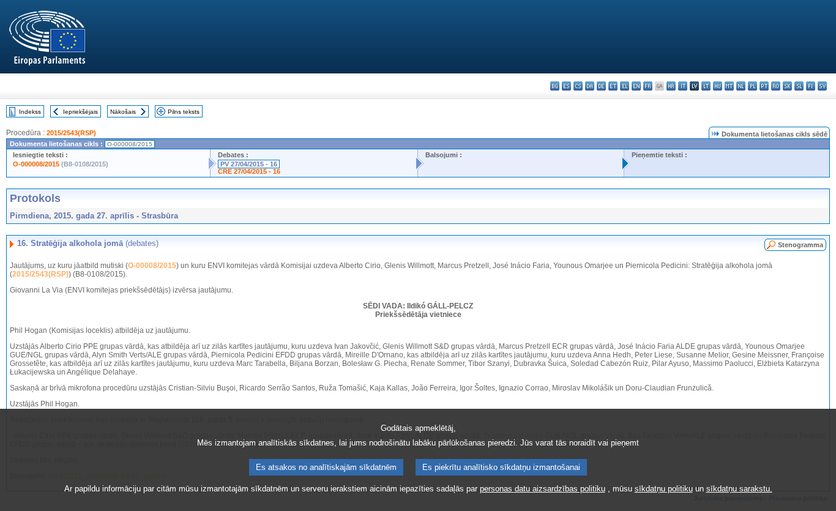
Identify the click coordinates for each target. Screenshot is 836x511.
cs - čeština (578, 86)
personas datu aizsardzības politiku (542, 488)
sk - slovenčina (787, 86)
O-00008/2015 (152, 265)
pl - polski (752, 86)
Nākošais (123, 111)
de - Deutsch (601, 86)
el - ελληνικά (624, 86)
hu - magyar (717, 86)
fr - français (647, 86)
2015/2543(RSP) (71, 132)
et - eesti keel (613, 86)
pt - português (764, 86)
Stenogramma (800, 244)
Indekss (30, 111)
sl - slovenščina (799, 86)
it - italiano (682, 86)
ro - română (775, 86)
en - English (636, 86)
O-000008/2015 (36, 164)
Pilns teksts (184, 111)
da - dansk (589, 86)
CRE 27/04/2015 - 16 (249, 171)
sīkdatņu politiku (664, 488)
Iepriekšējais (80, 111)
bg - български (554, 86)
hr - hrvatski (671, 86)
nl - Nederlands (740, 86)
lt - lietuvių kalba (706, 86)
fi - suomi (810, 86)
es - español (566, 86)
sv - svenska (822, 86)
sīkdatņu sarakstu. (739, 488)
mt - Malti (729, 86)
